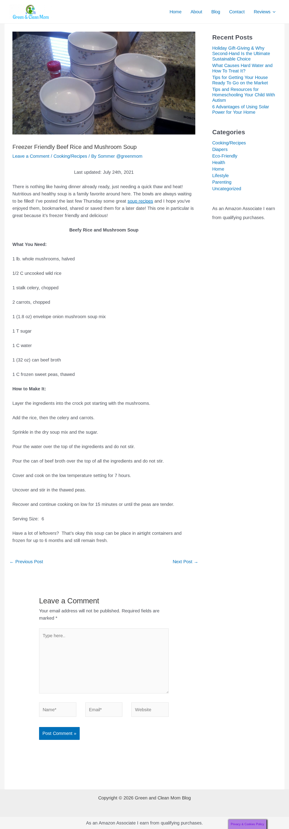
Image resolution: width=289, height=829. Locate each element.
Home (176, 11)
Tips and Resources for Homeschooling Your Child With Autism (243, 95)
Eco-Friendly (224, 155)
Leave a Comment (30, 156)
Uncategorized (226, 188)
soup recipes (140, 201)
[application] (272, 12)
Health (218, 162)
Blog (215, 11)
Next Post (185, 561)
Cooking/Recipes (70, 156)
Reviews (262, 11)
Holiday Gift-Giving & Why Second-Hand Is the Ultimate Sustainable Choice (241, 53)
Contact (237, 11)
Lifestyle (220, 175)
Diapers (220, 149)
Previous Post (26, 561)
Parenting (221, 182)
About (196, 11)
